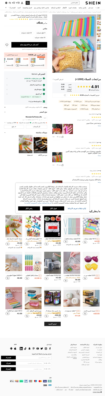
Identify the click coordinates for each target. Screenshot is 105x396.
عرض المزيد (52, 324)
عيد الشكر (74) (96, 109)
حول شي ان (99, 347)
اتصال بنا (100, 350)
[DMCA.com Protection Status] (45, 385)
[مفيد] (62, 137)
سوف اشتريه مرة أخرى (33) (92, 101)
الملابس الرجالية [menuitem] (55, 7)
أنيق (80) (66, 105)
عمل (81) (74, 105)
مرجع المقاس (85, 357)
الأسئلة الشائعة (73, 350)
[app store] (15, 349)
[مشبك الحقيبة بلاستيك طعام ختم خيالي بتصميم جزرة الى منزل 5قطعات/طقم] (13, 226)
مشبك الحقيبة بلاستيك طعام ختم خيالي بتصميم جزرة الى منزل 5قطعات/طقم (13, 239)
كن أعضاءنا (99, 352)
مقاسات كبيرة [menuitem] (73, 7)
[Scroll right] (6, 8)
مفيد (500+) (84, 105)
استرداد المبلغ (85, 355)
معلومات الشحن (85, 350)
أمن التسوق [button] (39, 94)
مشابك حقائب (52, 12)
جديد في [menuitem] (90, 7)
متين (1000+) (78, 101)
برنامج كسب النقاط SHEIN (72, 357)
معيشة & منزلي (87, 12)
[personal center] (22, 3)
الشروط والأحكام (97, 389)
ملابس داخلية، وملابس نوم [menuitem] (41, 7)
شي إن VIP (86, 362)
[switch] (65, 95)
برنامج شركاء (98, 362)
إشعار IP (71, 389)
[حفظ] (7, 45)
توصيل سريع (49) (95, 105)
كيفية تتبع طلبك (85, 364)
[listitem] (37, 62)
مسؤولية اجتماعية (97, 357)
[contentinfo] (26, 381)
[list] (35, 348)
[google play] (11, 349)
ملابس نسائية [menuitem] (82, 7)
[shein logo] (93, 3)
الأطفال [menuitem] (64, 7)
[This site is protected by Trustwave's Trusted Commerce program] (49, 385)
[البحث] (28, 3)
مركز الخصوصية (98, 387)
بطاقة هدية (74, 355)
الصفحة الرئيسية (96, 12)
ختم (66, 389)
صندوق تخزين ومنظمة (76, 12)
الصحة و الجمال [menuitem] (11, 7)
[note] (72, 244)
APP (15, 344)
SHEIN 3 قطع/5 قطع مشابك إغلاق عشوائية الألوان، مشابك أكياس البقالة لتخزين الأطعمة (13, 275)
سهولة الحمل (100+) (65, 101)
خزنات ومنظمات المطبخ (63, 12)
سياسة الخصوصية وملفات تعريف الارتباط (81, 387)
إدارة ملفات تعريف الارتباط (62, 387)
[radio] (41, 33)
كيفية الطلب (86, 347)
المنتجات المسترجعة (84, 352)
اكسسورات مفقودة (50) (70, 109)
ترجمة (99, 125)
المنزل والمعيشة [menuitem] (27, 7)
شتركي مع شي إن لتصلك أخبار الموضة (41, 354)
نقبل (50, 377)
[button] (10, 3)
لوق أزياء (99, 355)
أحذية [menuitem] (19, 7)
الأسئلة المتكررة (85, 359)
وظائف (100, 359)
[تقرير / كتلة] (53, 137)
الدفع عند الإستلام (72, 352)
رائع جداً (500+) (84, 109)
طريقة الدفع (74, 347)
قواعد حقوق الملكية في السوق (83, 389)
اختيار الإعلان (59, 389)
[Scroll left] (8, 8)
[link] (18, 3)
